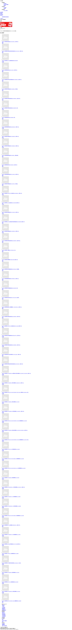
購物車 (1, 13)
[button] (36, 5)
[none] (37, 39)
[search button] (0, 29)
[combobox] (36, 28)
